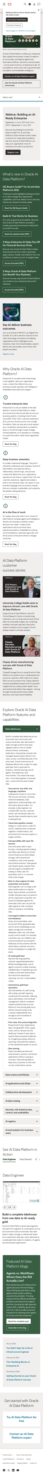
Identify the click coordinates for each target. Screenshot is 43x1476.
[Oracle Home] (9, 4)
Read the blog (11, 445)
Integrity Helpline (22, 1463)
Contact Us (33, 1463)
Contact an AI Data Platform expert (20, 76)
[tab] (9, 1159)
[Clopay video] (21, 646)
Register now (13, 153)
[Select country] (29, 4)
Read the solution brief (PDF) (17, 235)
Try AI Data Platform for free (22, 1419)
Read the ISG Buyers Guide (16, 208)
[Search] (25, 4)
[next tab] (39, 1159)
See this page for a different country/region (21, 31)
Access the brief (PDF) (14, 264)
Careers (28, 1459)
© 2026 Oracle (7, 1455)
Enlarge (33, 1200)
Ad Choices (20, 1459)
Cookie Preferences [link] (8, 1459)
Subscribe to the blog (17, 1327)
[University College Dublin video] (21, 587)
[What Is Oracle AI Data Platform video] (21, 37)
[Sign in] (34, 4)
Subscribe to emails (9, 1463)
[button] (4, 4)
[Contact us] (38, 4)
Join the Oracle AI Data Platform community (18, 83)
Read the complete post (18, 1321)
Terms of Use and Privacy (24, 1455)
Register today (8, 354)
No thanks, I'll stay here (14, 25)
